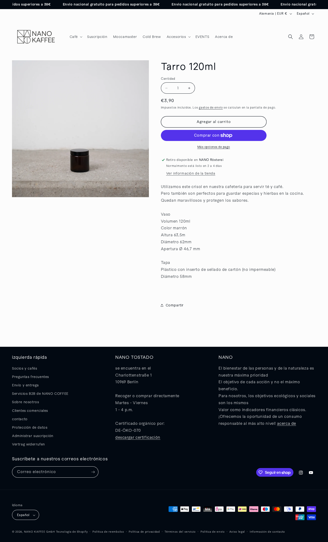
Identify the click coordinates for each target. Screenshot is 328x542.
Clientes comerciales (30, 411)
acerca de (286, 423)
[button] (75, 37)
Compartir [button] (175, 305)
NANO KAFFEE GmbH (39, 531)
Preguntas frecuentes (30, 377)
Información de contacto (267, 531)
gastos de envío (211, 107)
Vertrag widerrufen (28, 444)
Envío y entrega (25, 385)
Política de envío (212, 531)
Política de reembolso (108, 531)
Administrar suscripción (32, 436)
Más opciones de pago (213, 147)
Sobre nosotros (25, 402)
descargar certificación (137, 437)
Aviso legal (237, 531)
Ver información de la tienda (190, 173)
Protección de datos (29, 427)
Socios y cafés (24, 368)
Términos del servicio (180, 531)
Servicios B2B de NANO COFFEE (40, 394)
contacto (20, 419)
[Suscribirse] (93, 472)
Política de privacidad (144, 531)
